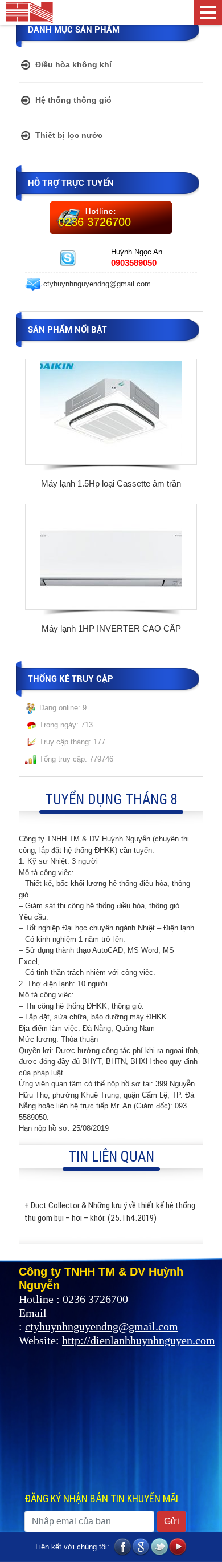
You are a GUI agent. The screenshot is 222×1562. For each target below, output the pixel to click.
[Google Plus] (141, 1547)
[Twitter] (159, 1547)
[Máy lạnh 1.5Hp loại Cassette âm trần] (111, 411)
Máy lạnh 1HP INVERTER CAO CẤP (111, 628)
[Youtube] (177, 1547)
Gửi (171, 1521)
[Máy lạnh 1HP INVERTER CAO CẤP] (111, 556)
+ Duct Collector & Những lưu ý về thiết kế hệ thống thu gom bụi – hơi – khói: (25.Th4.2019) (109, 1212)
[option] (111, 425)
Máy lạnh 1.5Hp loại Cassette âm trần (111, 483)
